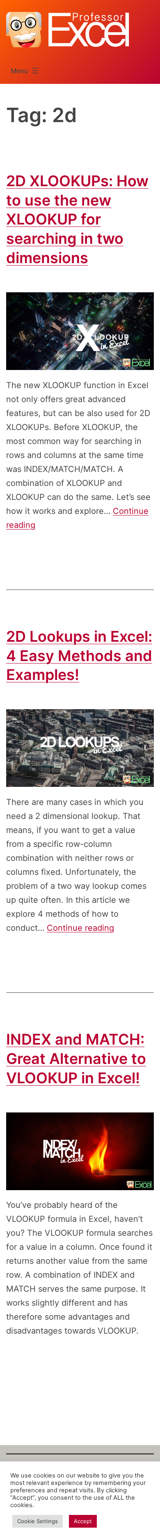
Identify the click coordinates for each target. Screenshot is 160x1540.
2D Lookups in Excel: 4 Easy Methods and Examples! (79, 655)
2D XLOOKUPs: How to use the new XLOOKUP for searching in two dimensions (77, 219)
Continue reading (80, 928)
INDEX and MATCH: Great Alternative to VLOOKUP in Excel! (76, 1058)
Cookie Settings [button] (37, 1521)
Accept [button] (83, 1521)
